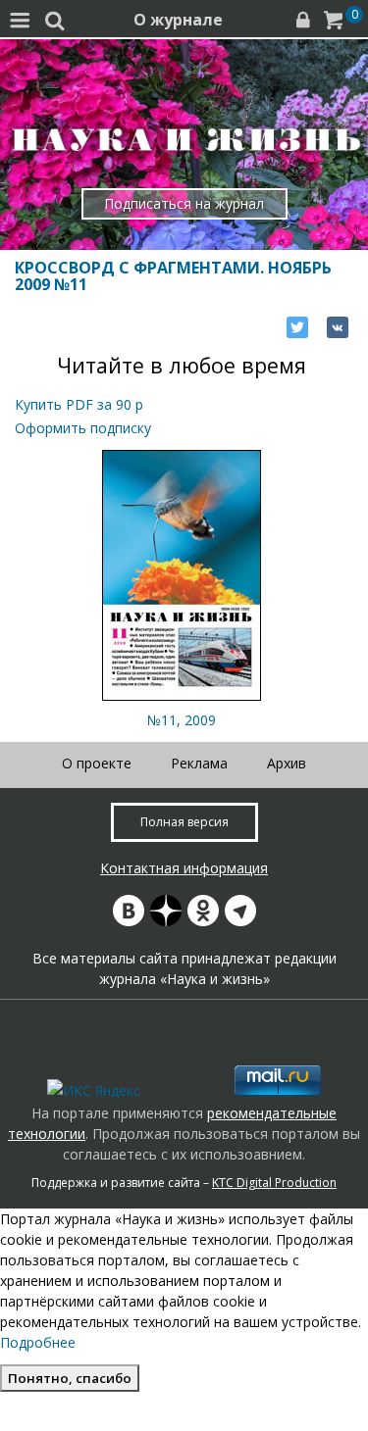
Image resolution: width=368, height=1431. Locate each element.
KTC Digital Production (274, 1182)
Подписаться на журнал (184, 203)
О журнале (178, 19)
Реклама (199, 763)
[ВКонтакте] (337, 327)
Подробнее (38, 1342)
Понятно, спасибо (69, 1378)
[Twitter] (297, 327)
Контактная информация (184, 868)
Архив (286, 763)
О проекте (96, 763)
